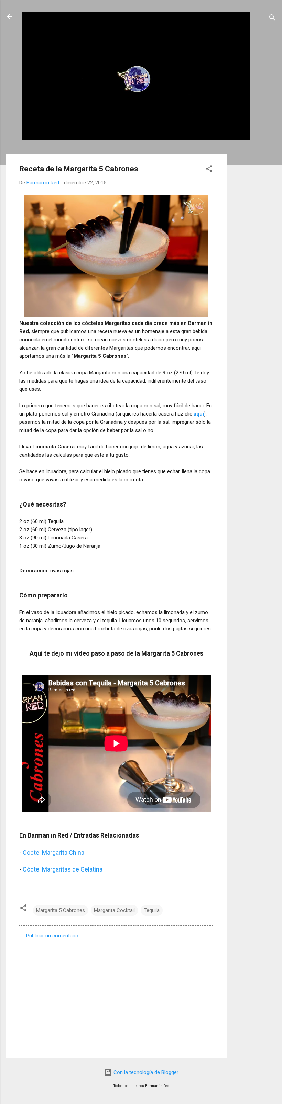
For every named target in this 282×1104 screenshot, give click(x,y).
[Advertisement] (254, 257)
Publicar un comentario (52, 936)
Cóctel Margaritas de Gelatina (62, 869)
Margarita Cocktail (114, 910)
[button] (209, 169)
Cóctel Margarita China (53, 852)
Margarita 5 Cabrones (60, 910)
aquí (199, 414)
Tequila (152, 910)
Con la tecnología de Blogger (145, 1072)
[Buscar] (272, 18)
